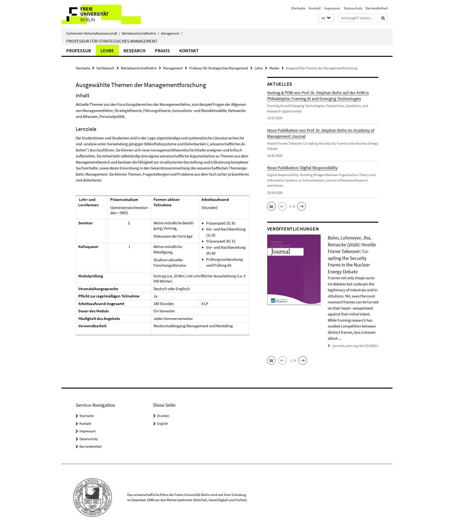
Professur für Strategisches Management (111, 41)
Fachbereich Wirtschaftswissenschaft (93, 33)
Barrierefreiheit (377, 8)
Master (274, 68)
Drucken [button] (163, 415)
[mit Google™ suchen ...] (383, 18)
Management (172, 33)
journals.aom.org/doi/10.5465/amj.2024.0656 (365, 345)
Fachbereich (105, 68)
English (162, 423)
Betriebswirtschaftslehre (140, 33)
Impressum (332, 8)
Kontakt (315, 8)
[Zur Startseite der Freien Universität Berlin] (101, 14)
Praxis (162, 50)
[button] (325, 18)
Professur (78, 50)
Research (134, 50)
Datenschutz (353, 8)
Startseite (298, 8)
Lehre (107, 50)
